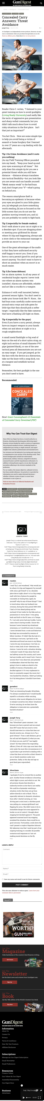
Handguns (12, 9)
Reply (11, 681)
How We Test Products (10, 1044)
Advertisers (6, 1093)
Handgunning (6, 496)
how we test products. (29, 36)
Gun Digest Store (8, 1083)
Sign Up (9, 982)
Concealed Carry (23, 9)
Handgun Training (31, 493)
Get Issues (10, 959)
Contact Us (6, 1034)
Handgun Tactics (19, 493)
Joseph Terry (5, 28)
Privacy (5, 1038)
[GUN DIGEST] (22, 3)
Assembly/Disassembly (10, 1080)
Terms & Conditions (9, 1041)
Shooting (14, 496)
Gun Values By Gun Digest (11, 1076)
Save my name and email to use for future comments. (22, 879)
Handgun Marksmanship (24, 491)
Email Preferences (8, 1064)
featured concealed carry (25, 489)
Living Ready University (14, 115)
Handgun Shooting (8, 493)
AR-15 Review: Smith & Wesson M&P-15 (11, 512)
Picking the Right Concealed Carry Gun (33, 512)
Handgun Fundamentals (9, 491)
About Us (5, 1031)
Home (5, 9)
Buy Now (10, 1004)
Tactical (21, 13)
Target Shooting (23, 496)
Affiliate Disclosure (9, 1047)
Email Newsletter (8, 1061)
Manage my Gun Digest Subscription (15, 1057)
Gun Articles (15, 13)
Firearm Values (7, 1073)
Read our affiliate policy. (9, 36)
